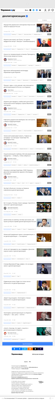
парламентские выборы (33, 164)
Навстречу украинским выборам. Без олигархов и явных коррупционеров (19, 120)
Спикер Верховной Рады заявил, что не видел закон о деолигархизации (18, 265)
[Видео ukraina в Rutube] (40, 349)
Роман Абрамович (34, 80)
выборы (25, 164)
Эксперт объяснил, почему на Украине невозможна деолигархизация (16, 189)
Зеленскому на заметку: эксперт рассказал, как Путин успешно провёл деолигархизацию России (20, 220)
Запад (18, 183)
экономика (35, 114)
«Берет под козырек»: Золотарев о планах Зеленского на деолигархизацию (17, 299)
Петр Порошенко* (40, 96)
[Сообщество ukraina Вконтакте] (14, 349)
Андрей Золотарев (20, 307)
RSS (30, 361)
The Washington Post (39, 148)
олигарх (19, 214)
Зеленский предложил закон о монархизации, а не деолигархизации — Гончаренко (19, 235)
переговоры (30, 65)
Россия (27, 49)
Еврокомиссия (25, 80)
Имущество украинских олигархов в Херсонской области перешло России (19, 25)
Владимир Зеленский (22, 65)
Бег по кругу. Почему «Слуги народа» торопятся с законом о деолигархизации (20, 204)
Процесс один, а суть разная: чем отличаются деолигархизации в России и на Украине (18, 86)
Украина (18, 80)
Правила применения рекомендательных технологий (24, 378)
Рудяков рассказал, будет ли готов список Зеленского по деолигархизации (17, 282)
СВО (41, 80)
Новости (20, 34)
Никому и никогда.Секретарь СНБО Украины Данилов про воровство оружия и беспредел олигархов (18, 172)
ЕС (26, 183)
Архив (26, 361)
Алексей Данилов (20, 258)
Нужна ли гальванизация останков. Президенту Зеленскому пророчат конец (19, 55)
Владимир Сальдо (37, 34)
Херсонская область (27, 34)
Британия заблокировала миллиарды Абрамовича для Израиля (16, 71)
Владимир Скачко (21, 114)
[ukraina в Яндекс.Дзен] (35, 349)
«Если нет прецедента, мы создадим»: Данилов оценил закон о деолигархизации (19, 250)
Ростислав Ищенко (34, 49)
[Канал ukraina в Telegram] (24, 349)
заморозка (37, 65)
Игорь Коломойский (27, 130)
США (23, 183)
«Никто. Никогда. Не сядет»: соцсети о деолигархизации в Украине (16, 329)
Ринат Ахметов (31, 96)
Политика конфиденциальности (19, 377)
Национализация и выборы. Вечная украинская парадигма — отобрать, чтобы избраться (19, 155)
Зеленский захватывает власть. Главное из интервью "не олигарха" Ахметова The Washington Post (17, 137)
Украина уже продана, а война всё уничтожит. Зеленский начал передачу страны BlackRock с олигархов (19, 103)
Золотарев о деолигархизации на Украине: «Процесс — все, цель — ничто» (18, 314)
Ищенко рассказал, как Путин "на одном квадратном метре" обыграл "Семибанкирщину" (19, 40)
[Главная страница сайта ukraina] (8, 10)
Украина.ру (14, 34)
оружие (31, 183)
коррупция (37, 183)
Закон (27, 258)
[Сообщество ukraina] (19, 349)
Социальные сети (15, 339)
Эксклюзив (14, 65)
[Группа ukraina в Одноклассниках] (30, 349)
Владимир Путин (20, 49)
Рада (18, 276)
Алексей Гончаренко (21, 244)
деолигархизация (13, 16)
